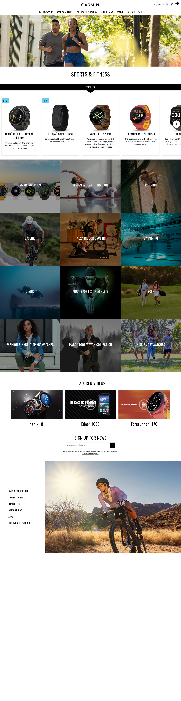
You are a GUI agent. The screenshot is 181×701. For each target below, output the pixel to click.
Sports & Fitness (65, 12)
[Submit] (112, 445)
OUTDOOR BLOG (15, 510)
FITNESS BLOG (14, 503)
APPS (10, 516)
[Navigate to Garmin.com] (90, 5)
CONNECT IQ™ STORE (16, 497)
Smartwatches (46, 12)
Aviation (131, 12)
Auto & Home (107, 12)
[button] (37, 404)
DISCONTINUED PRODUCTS (19, 523)
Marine (119, 12)
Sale (140, 12)
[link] (90, 41)
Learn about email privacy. (90, 454)
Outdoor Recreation (87, 12)
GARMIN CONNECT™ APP (18, 491)
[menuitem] (159, 5)
